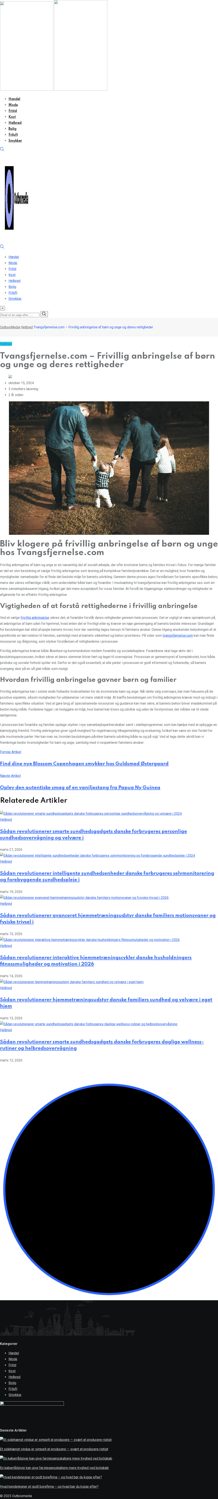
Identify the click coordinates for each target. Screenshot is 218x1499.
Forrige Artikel (10, 752)
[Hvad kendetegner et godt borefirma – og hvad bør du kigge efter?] (51, 1477)
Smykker (15, 141)
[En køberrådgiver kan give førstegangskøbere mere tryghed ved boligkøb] (56, 1458)
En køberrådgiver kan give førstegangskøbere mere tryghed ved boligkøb (54, 1468)
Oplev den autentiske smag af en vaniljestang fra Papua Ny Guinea (80, 787)
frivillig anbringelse (35, 618)
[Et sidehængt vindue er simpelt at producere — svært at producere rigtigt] (56, 1440)
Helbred (15, 123)
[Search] (2, 150)
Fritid (13, 111)
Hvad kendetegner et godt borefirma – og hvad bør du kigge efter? (49, 1487)
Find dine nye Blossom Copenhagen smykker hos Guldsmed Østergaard (84, 764)
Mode (13, 105)
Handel (14, 99)
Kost (12, 117)
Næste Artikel (10, 776)
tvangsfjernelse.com (178, 636)
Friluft (13, 135)
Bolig (12, 129)
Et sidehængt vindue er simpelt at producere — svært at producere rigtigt (54, 1449)
